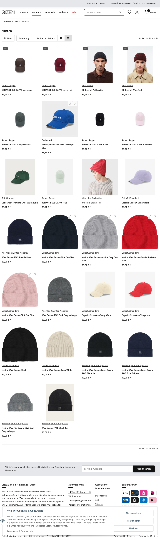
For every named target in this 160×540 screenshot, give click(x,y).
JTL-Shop (154, 536)
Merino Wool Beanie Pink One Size (18, 315)
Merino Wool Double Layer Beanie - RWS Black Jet (98, 372)
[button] (61, 38)
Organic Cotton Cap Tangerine (136, 315)
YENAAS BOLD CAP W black (95, 144)
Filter (9, 38)
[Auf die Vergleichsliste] (70, 103)
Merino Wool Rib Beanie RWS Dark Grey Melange (18, 430)
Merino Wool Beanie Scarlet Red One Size (139, 259)
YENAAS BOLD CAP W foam (55, 202)
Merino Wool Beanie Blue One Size (58, 257)
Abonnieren (144, 469)
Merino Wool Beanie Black (14, 370)
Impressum (12, 531)
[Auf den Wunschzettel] (74, 103)
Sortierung (24, 38)
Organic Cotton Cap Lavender (135, 202)
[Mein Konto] (137, 12)
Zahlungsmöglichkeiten (79, 500)
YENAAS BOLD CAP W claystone (17, 90)
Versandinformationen (79, 504)
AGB (97, 500)
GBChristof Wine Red (132, 90)
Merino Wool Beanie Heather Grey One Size (100, 259)
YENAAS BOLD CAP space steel (16, 144)
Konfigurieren (133, 520)
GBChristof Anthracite (92, 90)
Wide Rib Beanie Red (92, 202)
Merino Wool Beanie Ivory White (57, 370)
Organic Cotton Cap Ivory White (96, 315)
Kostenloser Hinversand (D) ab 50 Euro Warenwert (134, 3)
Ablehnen (133, 528)
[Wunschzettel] (129, 12)
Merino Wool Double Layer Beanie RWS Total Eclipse (137, 372)
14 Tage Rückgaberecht (79, 492)
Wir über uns (74, 496)
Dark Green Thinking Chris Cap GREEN (20, 202)
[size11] (8, 12)
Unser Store (91, 3)
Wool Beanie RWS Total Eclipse (16, 257)
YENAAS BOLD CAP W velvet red (57, 90)
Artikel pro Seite (45, 38)
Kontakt (103, 3)
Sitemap (99, 504)
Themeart (131, 536)
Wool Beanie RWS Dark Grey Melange (59, 315)
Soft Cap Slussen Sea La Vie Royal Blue (58, 146)
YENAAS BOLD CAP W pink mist (137, 144)
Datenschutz (27, 531)
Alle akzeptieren (133, 513)
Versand (42, 536)
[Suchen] (120, 12)
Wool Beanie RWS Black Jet (55, 428)
